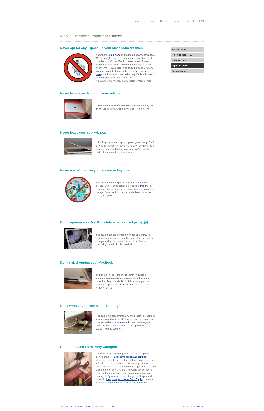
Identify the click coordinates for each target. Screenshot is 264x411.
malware (115, 55)
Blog (194, 21)
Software (177, 21)
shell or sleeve (123, 284)
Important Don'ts (180, 66)
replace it (124, 322)
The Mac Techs (179, 49)
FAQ (201, 21)
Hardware (165, 21)
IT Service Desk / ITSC (182, 55)
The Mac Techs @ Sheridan (78, 406)
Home (137, 21)
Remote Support (179, 71)
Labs (145, 21)
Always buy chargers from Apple (124, 379)
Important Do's (179, 60)
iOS (187, 21)
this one (144, 185)
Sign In (115, 406)
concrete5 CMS (197, 406)
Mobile (153, 21)
